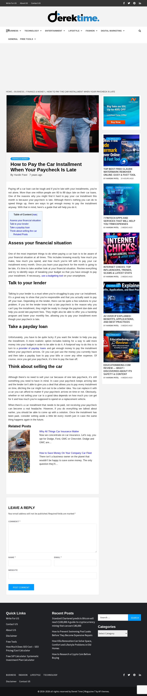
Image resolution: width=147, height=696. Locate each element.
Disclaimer (11, 635)
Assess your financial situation (25, 220)
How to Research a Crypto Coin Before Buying (71, 656)
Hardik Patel (21, 175)
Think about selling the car (23, 231)
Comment (14, 521)
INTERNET (111, 237)
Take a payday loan (20, 227)
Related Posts (20, 234)
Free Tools (26, 39)
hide (35, 214)
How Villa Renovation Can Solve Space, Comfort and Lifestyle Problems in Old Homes (72, 644)
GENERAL (13, 39)
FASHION (90, 31)
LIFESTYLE (73, 31)
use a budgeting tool (52, 275)
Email (58, 557)
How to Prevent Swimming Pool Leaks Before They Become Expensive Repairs (72, 633)
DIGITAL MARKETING (111, 31)
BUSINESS (13, 31)
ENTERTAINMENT (53, 31)
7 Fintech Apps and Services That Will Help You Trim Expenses (119, 221)
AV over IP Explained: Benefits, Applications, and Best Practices (119, 319)
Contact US (36, 3)
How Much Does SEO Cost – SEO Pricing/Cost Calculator (22, 648)
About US (24, 3)
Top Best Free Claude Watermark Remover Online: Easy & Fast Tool (120, 172)
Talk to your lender (19, 224)
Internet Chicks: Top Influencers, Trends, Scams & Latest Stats (118, 270)
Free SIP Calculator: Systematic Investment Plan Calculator (22, 658)
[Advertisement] (73, 67)
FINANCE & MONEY (20, 159)
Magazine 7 (89, 691)
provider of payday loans (32, 348)
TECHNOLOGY (32, 31)
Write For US (11, 3)
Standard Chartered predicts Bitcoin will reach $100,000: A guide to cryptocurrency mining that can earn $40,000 (73, 622)
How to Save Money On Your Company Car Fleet (65, 453)
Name (12, 557)
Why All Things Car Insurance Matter (59, 431)
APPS (109, 188)
